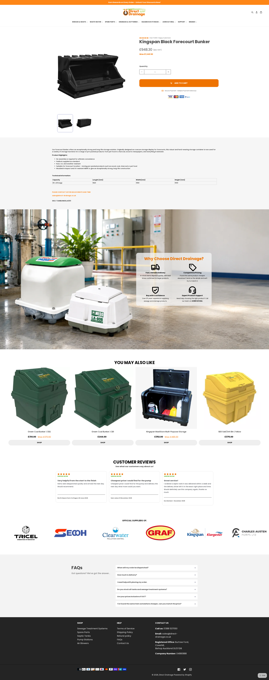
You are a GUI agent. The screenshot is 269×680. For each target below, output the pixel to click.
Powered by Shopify (183, 675)
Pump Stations (85, 639)
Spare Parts (83, 632)
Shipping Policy (125, 632)
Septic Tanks (84, 635)
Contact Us (123, 643)
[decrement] (141, 72)
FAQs (119, 639)
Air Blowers (83, 643)
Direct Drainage (166, 675)
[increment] (168, 72)
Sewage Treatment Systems (92, 628)
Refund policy (124, 635)
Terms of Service (125, 628)
